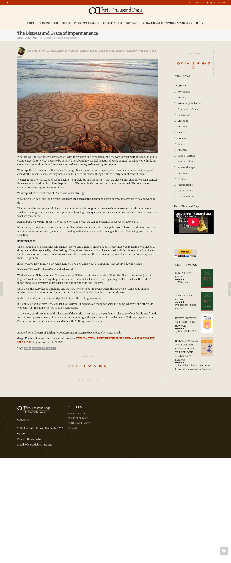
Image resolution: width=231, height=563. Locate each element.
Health (181, 132)
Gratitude (183, 120)
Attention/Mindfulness (190, 103)
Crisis (125, 50)
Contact (132, 23)
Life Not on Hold (80, 50)
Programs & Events (86, 23)
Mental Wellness (187, 161)
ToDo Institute (113, 50)
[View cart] (197, 23)
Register (221, 2)
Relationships (185, 184)
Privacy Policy (76, 413)
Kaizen (181, 144)
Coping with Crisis (188, 109)
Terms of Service (78, 418)
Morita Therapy (186, 167)
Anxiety (182, 97)
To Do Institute (48, 23)
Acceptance (63, 50)
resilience (134, 50)
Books (66, 23)
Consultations (112, 23)
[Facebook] (7, 2)
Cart (189, 2)
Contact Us (198, 2)
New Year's (183, 173)
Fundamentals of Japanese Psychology (167, 23)
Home (30, 23)
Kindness (182, 149)
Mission (72, 427)
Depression (184, 115)
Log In (211, 2)
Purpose (182, 179)
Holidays (182, 138)
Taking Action (97, 50)
